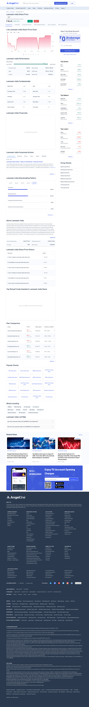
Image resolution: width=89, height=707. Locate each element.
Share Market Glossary (49, 551)
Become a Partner (48, 8)
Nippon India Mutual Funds (73, 617)
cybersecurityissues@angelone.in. (43, 680)
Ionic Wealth (26, 589)
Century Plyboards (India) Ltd (15, 330)
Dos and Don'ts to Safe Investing (33, 689)
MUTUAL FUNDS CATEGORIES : (13, 620)
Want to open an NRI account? (70, 54)
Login (72, 3)
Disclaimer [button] (9, 663)
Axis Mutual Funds (41, 617)
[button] (30, 421)
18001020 (22, 583)
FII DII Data (47, 559)
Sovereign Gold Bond (30, 539)
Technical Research (11, 554)
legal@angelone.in (40, 682)
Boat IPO (66, 553)
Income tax (67, 530)
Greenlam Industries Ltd (13, 336)
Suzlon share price (11, 572)
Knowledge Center (11, 548)
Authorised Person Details (31, 561)
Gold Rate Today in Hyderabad (58, 609)
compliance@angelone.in (39, 677)
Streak (25, 594)
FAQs (71, 689)
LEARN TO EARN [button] (10, 546)
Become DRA (28, 549)
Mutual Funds (29, 515)
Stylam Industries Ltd (13, 341)
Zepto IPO (67, 554)
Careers (8, 525)
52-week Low (48, 554)
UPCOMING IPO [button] (68, 546)
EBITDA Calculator (49, 532)
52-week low (36, 406)
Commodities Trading (69, 527)
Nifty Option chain (16, 606)
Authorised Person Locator (31, 563)
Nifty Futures (15, 603)
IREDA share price (10, 573)
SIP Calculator (22, 412)
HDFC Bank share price (30, 570)
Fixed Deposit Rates (57, 591)
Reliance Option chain (51, 606)
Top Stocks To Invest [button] (12, 568)
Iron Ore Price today (58, 614)
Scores (43, 689)
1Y (35, 54)
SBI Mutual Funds (32, 617)
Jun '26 (34, 183)
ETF (27, 527)
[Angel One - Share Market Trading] (12, 3)
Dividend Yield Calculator (50, 522)
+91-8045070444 (27, 680)
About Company (52, 24)
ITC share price (67, 573)
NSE (9, 17)
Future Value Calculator (50, 523)
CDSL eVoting (69, 691)
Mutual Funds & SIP (21, 8)
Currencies (28, 528)
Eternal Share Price (49, 575)
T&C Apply (76, 689)
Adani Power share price (50, 572)
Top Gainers (47, 556)
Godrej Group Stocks (65, 175)
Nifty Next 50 (40, 409)
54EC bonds (28, 537)
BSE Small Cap (17, 406)
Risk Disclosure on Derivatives (18, 694)
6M (33, 54)
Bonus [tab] (25, 156)
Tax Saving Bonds (30, 540)
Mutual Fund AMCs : (11, 617)
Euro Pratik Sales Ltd (13, 351)
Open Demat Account (60, 3)
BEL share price (48, 577)
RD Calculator (48, 528)
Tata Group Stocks (65, 184)
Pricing (57, 8)
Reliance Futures (43, 603)
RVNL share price (29, 573)
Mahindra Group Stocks (66, 178)
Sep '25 (16, 183)
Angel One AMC (19, 589)
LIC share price (67, 577)
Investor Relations (11, 522)
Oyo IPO (66, 551)
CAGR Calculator (48, 520)
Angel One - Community (11, 558)
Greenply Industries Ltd (13, 346)
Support (63, 8)
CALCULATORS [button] (48, 511)
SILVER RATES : (9, 612)
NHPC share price (29, 572)
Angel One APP (17, 591)
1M (28, 54)
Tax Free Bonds (29, 535)
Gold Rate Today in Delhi (32, 609)
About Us (9, 516)
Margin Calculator (12, 412)
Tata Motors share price (12, 575)
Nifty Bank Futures (24, 603)
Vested (29, 594)
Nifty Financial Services (28, 601)
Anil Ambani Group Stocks (67, 169)
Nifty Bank (32, 409)
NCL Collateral (62, 691)
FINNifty (10, 406)
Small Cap (8, 19)
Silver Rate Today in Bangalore (35, 612)
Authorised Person (68, 532)
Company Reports (10, 556)
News (34, 8)
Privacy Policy (30, 685)
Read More (52, 237)
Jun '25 (10, 183)
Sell (36, 21)
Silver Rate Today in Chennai (50, 612)
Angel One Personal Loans (33, 691)
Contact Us (9, 518)
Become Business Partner (31, 548)
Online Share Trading (69, 518)
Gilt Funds (54, 620)
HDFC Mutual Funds (51, 617)
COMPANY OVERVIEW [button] (12, 511)
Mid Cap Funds (61, 620)
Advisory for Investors (53, 691)
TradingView (34, 594)
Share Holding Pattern (39, 24)
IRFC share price (10, 570)
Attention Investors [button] (11, 626)
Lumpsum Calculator (33, 412)
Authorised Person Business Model (33, 558)
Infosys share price (68, 572)
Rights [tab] (37, 156)
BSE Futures (51, 603)
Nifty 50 (25, 409)
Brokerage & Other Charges (12, 515)
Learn (29, 8)
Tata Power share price (31, 577)
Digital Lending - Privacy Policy (19, 691)
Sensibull (15, 594)
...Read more (52, 167)
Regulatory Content (21, 689)
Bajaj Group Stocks (65, 172)
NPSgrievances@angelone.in (12, 679)
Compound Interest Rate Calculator (52, 525)
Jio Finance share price (69, 575)
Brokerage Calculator (49, 513)
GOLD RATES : (9, 609)
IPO (65, 523)
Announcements (48, 549)
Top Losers (47, 558)
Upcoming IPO (29, 522)
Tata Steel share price (49, 570)
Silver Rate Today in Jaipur (63, 612)
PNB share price (48, 573)
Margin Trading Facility (41, 591)
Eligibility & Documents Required (32, 556)
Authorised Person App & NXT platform (34, 559)
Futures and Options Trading (70, 528)
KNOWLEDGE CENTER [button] (69, 511)
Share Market (67, 522)
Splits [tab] (31, 156)
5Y (38, 54)
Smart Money (10, 549)
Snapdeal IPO (67, 558)
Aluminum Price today (29, 614)
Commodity (28, 530)
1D (23, 54)
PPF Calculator (48, 535)
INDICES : (8, 601)
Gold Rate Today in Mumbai (19, 609)
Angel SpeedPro (32, 591)
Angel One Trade (25, 591)
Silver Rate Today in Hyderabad (21, 612)
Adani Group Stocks (65, 166)
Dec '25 (22, 183)
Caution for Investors (31, 694)
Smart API (50, 591)
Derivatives (67, 525)
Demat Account (68, 515)
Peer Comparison (62, 24)
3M (30, 54)
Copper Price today (18, 614)
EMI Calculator (48, 537)
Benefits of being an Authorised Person (34, 553)
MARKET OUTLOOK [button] (49, 546)
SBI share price (29, 575)
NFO (27, 520)
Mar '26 (28, 183)
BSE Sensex (10, 409)
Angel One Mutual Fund (22, 617)
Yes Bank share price (11, 577)
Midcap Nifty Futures (34, 603)
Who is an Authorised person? (32, 551)
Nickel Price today (48, 614)
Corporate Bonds (29, 534)
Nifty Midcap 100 (45, 601)
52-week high (27, 406)
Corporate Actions (26, 24)
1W (25, 54)
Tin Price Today (67, 614)
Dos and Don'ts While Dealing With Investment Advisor (57, 689)
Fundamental (8, 24)
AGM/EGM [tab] (44, 156)
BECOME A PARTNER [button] (31, 546)
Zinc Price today (39, 614)
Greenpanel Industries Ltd (14, 357)
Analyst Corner (67, 534)
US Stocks (28, 525)
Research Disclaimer (10, 689)
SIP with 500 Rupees (30, 518)
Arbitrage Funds (47, 620)
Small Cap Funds (38, 620)
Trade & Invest (10, 8)
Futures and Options (30, 523)
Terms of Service (38, 685)
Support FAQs (30, 583)
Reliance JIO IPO (68, 549)
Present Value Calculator (50, 530)
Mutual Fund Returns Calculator (51, 534)
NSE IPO (66, 548)
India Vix (67, 601)
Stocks (27, 513)
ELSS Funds (24, 620)
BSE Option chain (61, 606)
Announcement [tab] (11, 156)
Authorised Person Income (31, 554)
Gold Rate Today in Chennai (44, 609)
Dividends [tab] (19, 156)
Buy (30, 21)
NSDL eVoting (76, 691)
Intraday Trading (68, 520)
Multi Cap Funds (69, 620)
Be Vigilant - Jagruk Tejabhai (13, 559)
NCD (27, 532)
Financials (17, 24)
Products (40, 8)
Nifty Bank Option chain (27, 606)
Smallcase (20, 594)
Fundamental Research (11, 553)
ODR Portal (8, 694)
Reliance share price (68, 570)
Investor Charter (43, 691)
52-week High (48, 553)
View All (81, 434)
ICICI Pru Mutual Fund (61, 617)
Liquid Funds (31, 620)
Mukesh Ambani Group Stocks (67, 181)
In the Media (9, 520)
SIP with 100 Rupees (30, 516)
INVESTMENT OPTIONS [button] (31, 511)
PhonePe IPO (67, 556)
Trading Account (68, 516)
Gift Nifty (18, 409)
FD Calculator (48, 527)
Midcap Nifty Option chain (39, 606)
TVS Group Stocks (65, 187)
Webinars (9, 523)
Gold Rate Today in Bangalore (72, 609)
